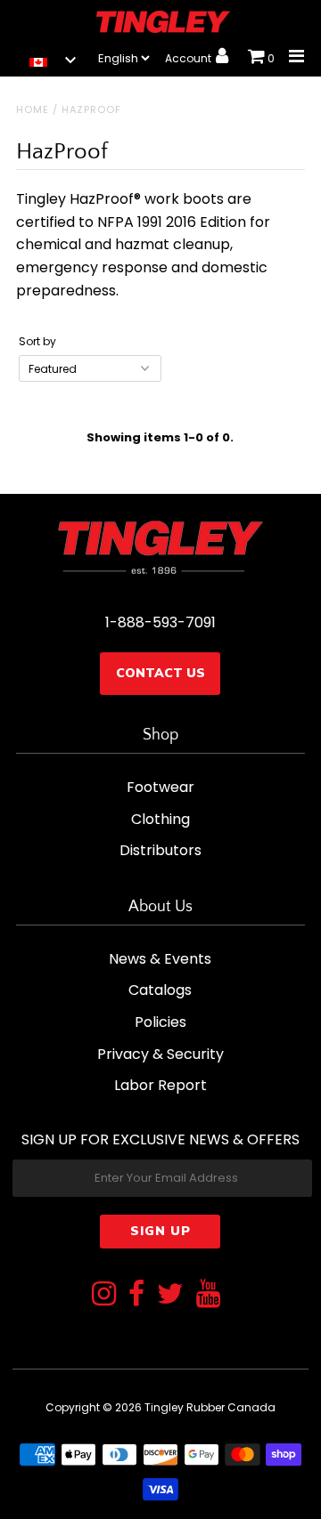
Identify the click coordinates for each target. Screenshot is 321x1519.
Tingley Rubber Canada (210, 1407)
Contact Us (160, 673)
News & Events (160, 959)
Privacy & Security (160, 1054)
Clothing (160, 819)
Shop (160, 735)
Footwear (160, 787)
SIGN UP (160, 1231)
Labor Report (160, 1085)
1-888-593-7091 (160, 622)
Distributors (160, 850)
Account (189, 58)
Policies (160, 1022)
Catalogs (160, 990)
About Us (160, 907)
